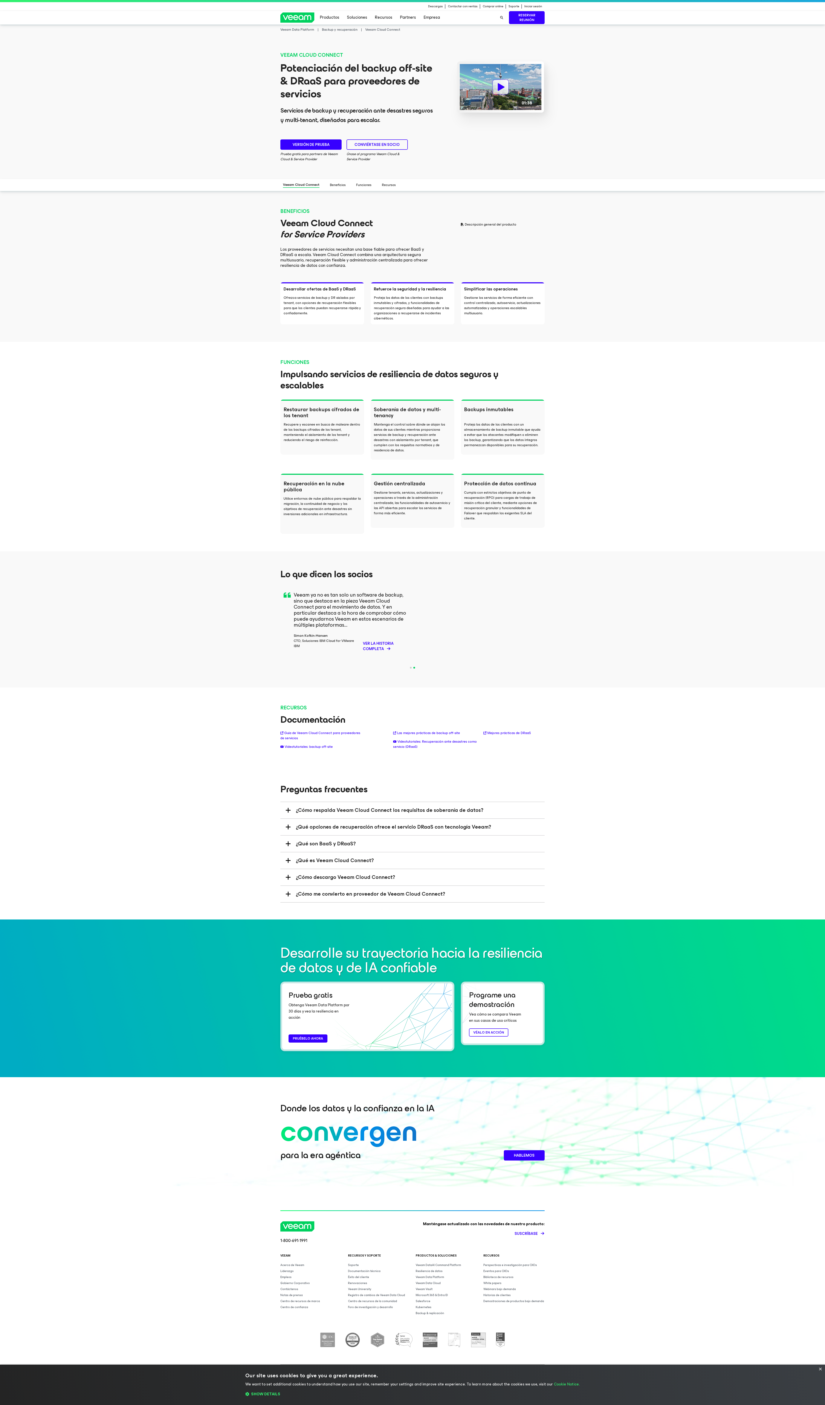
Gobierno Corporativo (295, 1283)
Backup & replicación (430, 1313)
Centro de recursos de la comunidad (372, 1301)
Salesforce (423, 1301)
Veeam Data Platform (430, 1277)
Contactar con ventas (463, 6)
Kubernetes (423, 1307)
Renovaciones (357, 1283)
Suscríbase (526, 1233)
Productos (329, 17)
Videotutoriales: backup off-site (309, 746)
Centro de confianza (294, 1307)
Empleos (286, 1277)
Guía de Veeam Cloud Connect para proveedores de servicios (320, 735)
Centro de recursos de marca (300, 1301)
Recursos (383, 17)
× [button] (820, 1369)
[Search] (502, 17)
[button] (412, 1394)
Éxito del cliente (358, 1277)
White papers (492, 1283)
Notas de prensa (291, 1295)
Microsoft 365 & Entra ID (432, 1295)
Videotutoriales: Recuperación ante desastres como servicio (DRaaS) (435, 744)
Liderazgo (287, 1271)
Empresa (432, 17)
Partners (408, 17)
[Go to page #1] (410, 667)
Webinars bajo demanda (499, 1289)
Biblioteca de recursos (498, 1277)
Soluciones (357, 17)
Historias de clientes (497, 1295)
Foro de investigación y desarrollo (370, 1307)
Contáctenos (289, 1289)
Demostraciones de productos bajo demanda (513, 1301)
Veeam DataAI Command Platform (438, 1265)
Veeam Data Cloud (428, 1283)
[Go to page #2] (414, 667)
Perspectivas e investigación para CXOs (510, 1265)
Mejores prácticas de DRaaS (509, 733)
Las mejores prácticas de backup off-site (428, 733)
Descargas (435, 6)
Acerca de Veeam (292, 1265)
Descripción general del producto (490, 224)
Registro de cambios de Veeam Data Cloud (376, 1295)
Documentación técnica (364, 1271)
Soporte (514, 6)
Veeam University (359, 1289)
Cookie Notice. (567, 1384)
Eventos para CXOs (496, 1271)
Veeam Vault (424, 1289)
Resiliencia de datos (429, 1271)
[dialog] (412, 1385)
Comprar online (493, 6)
